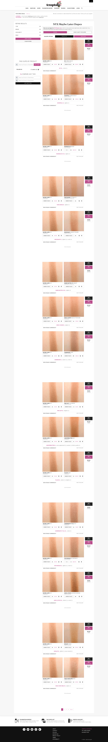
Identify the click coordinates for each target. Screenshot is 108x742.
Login (91, 1)
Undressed (67, 352)
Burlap (66, 644)
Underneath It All (69, 523)
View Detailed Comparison (49, 70)
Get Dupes (37, 64)
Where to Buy (47, 64)
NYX (51, 61)
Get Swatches (28, 83)
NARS (73, 146)
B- (73, 99)
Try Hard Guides (86, 730)
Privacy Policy (56, 735)
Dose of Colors (74, 232)
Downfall (67, 95)
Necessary (67, 232)
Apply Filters (28, 38)
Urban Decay (69, 61)
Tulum (66, 472)
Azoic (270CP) (67, 593)
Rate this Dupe (80, 70)
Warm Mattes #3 (68, 283)
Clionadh (18, 16)
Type (17, 26)
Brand (17, 29)
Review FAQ (55, 734)
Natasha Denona (75, 593)
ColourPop (18, 17)
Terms (54, 737)
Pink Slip (66, 403)
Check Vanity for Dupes (80, 32)
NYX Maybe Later (58, 28)
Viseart (75, 283)
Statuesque (67, 558)
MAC (74, 438)
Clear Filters (28, 41)
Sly (65, 61)
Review (55, 32)
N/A (66, 150)
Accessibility (56, 739)
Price (17, 35)
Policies (55, 732)
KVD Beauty (73, 197)
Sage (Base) (67, 197)
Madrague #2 (67, 146)
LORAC (70, 644)
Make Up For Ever (75, 317)
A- (52, 64)
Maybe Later (46, 61)
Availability (19, 32)
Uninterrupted (68, 438)
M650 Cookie (67, 317)
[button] (27, 8)
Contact (55, 730)
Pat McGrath (74, 558)
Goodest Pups (85, 732)
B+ (73, 356)
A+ (75, 596)
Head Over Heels (68, 678)
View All (28, 13)
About (54, 729)
